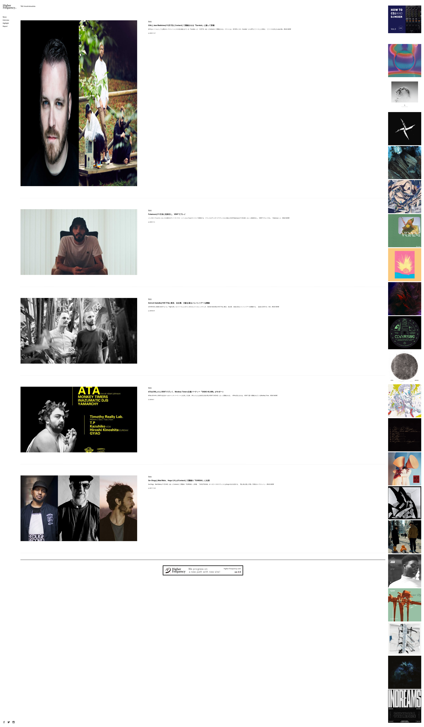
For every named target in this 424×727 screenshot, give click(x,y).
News (5, 17)
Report (5, 26)
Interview (6, 20)
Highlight (6, 23)
